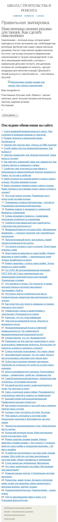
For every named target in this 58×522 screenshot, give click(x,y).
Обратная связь (9, 519)
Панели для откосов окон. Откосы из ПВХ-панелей (30, 144)
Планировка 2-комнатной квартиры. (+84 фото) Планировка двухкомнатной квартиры (27, 204)
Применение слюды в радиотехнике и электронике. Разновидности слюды (23, 312)
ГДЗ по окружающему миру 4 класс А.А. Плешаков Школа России (23, 498)
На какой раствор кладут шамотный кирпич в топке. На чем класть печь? (26, 386)
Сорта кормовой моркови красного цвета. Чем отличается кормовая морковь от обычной (26, 133)
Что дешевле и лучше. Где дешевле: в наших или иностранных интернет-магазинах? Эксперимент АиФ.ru (26, 287)
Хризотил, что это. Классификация (23, 317)
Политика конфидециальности (14, 515)
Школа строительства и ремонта (29, 8)
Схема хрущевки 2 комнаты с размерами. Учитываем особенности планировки (25, 217)
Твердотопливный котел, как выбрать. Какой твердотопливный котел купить (26, 241)
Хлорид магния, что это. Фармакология (25, 337)
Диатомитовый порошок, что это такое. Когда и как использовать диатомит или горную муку (27, 356)
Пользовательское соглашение (22, 511)
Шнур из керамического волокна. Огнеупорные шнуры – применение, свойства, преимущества (27, 373)
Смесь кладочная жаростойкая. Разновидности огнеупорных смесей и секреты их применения (27, 393)
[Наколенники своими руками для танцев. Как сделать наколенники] (29, 83)
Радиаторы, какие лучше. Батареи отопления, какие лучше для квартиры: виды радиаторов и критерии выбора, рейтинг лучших (27, 483)
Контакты (7, 511)
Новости (29, 15)
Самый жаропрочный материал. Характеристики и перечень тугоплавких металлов (28, 380)
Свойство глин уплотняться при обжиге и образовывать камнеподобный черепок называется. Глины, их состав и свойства (28, 172)
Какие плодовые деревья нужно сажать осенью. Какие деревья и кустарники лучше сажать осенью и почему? (28, 189)
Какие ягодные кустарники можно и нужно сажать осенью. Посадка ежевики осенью (28, 180)
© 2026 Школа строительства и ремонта (18, 508)
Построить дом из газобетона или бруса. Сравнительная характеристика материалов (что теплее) (27, 297)
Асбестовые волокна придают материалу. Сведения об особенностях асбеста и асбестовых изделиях (27, 365)
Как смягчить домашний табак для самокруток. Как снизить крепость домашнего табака (28, 163)
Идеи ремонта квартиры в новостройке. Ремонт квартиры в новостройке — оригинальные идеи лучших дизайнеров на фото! (28, 256)
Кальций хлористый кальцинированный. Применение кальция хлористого (24, 400)
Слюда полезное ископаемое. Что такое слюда (29, 351)
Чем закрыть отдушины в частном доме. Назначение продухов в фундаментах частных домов (25, 419)
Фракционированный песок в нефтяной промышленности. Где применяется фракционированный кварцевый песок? (23, 331)
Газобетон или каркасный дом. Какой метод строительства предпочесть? (25, 224)
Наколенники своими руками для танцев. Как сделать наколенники (26, 31)
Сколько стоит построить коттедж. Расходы (27, 412)
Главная (17, 15)
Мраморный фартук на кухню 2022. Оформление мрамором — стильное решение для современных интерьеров (28, 233)
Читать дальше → (10, 115)
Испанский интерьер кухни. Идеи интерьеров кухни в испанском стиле (26, 434)
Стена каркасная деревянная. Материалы (27, 463)
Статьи (40, 15)
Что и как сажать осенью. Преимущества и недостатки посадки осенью (25, 197)
